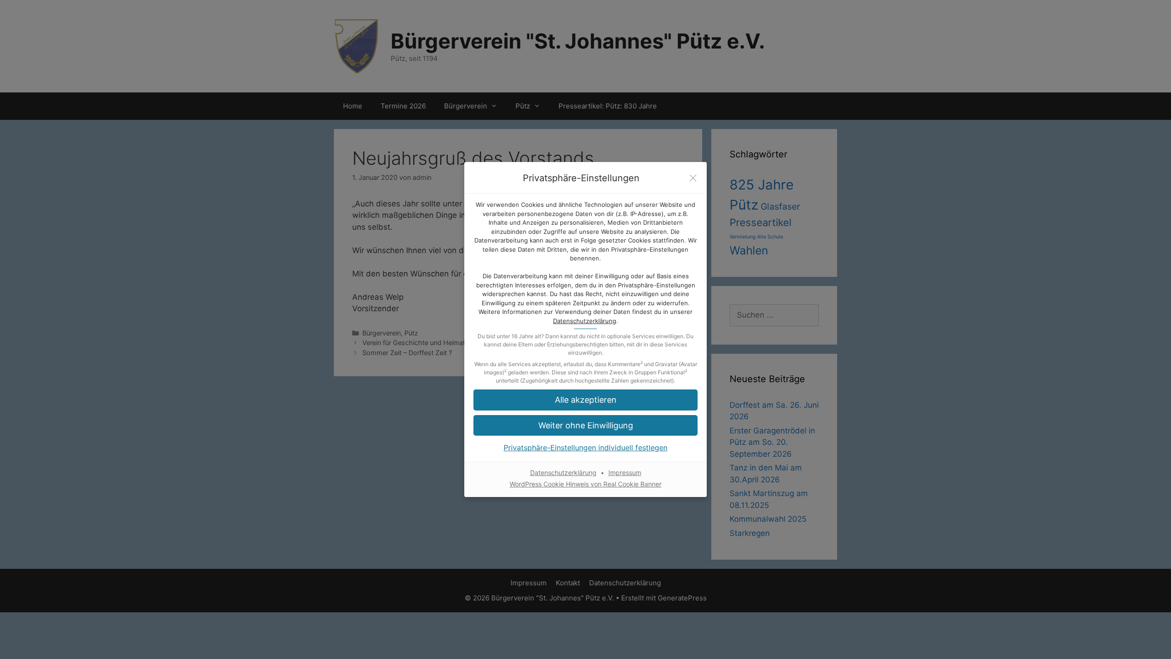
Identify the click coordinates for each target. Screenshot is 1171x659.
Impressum (624, 472)
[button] (585, 425)
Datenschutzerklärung (584, 320)
